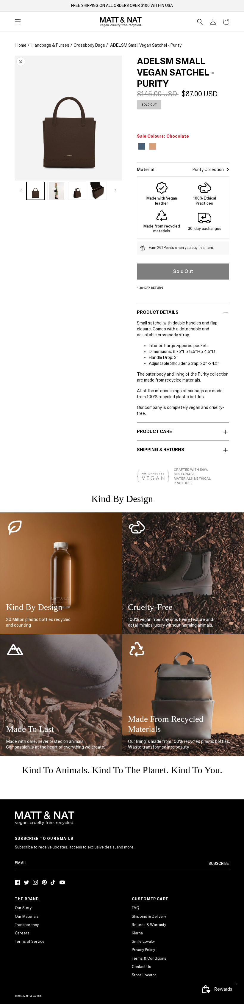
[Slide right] (115, 190)
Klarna (137, 933)
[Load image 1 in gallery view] (35, 191)
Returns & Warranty (149, 925)
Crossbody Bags (89, 45)
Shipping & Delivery (149, 916)
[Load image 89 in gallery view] (77, 191)
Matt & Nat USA (32, 996)
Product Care (154, 431)
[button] (200, 21)
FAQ (135, 908)
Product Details (158, 312)
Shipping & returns (160, 449)
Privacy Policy (143, 950)
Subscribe (219, 864)
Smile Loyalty (143, 941)
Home (20, 45)
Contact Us (141, 967)
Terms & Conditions (149, 958)
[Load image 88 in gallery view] (56, 191)
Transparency (27, 925)
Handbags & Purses (50, 45)
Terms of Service (30, 941)
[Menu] (17, 21)
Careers (22, 933)
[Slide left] (21, 190)
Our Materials (27, 916)
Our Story (23, 908)
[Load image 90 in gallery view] (98, 191)
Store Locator (144, 975)
